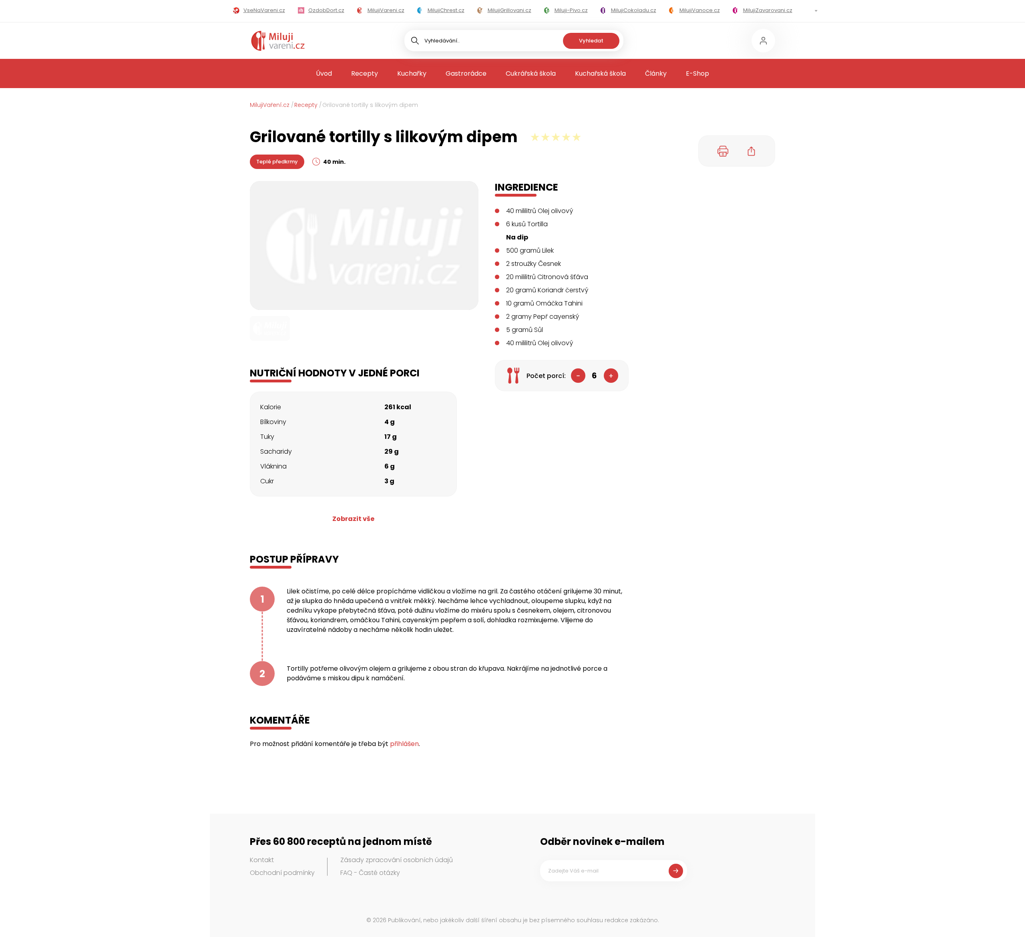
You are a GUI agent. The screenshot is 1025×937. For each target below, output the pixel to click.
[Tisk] (723, 151)
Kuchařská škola (600, 73)
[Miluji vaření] (278, 41)
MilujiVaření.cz (269, 105)
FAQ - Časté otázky (370, 872)
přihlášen (404, 743)
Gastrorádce (466, 73)
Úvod (324, 73)
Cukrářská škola (531, 73)
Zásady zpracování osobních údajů (396, 860)
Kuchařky (411, 73)
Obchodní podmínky (282, 872)
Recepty (364, 73)
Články (656, 73)
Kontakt (262, 860)
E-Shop (697, 73)
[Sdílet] (751, 151)
